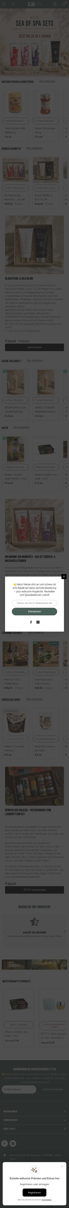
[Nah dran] (63, 576)
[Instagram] (38, 622)
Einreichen (34, 611)
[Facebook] (30, 622)
